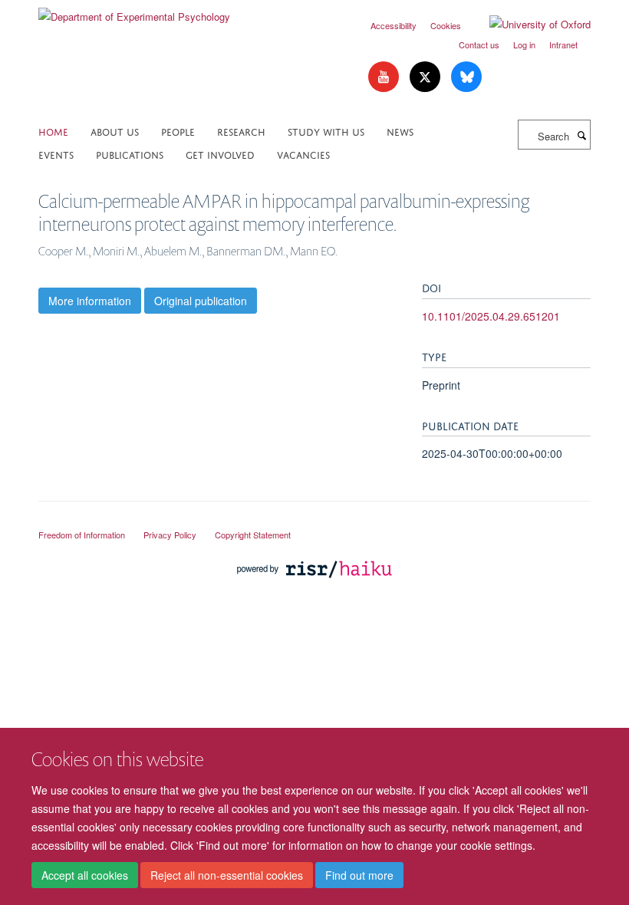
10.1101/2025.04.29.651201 (491, 316)
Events (56, 153)
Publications (129, 153)
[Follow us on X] (426, 77)
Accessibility (393, 25)
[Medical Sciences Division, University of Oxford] (314, 521)
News (400, 130)
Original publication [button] (200, 300)
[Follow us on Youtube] (385, 77)
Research (241, 130)
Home (53, 130)
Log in (524, 44)
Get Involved (220, 153)
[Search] (581, 135)
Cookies (445, 25)
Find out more (359, 875)
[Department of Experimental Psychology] (134, 11)
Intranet (563, 44)
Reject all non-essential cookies (226, 875)
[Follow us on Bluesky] (466, 77)
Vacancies (303, 153)
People (178, 130)
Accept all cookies (84, 875)
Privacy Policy (169, 534)
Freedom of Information (81, 534)
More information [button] (89, 300)
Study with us (326, 130)
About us (115, 130)
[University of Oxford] (528, 24)
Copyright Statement (253, 534)
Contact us (479, 44)
